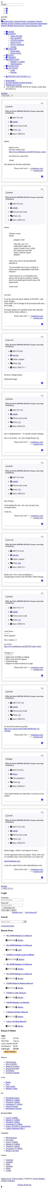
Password (4, 903)
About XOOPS (16, 36)
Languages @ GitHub (14, 1104)
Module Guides (11, 1089)
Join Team (9, 1140)
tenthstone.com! (37, 168)
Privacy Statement (17, 45)
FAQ (8, 1084)
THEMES (12, 57)
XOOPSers (10, 1071)
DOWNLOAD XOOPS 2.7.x (19, 76)
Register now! (17, 912)
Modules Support (7, 23)
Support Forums (12, 1106)
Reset (14, 910)
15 (43, 463)
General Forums (20, 21)
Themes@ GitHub (13, 1102)
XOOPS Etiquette (12, 1073)
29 (19, 782)
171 (19, 130)
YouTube (9, 1166)
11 (43, 103)
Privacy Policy (17, 1179)
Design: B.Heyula (24, 1185)
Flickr (8, 1164)
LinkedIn (9, 1162)
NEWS (11, 55)
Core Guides (10, 1086)
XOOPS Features (17, 40)
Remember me (9, 908)
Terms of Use (6, 1179)
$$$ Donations (11, 1138)
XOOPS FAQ (13, 66)
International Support (14, 1108)
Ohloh (8, 1168)
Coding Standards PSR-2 (15, 1128)
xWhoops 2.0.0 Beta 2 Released (17, 1012)
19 (43, 755)
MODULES (13, 60)
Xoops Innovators (12, 1068)
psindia (15, 122)
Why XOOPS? (16, 38)
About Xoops (11, 1062)
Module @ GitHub (17, 62)
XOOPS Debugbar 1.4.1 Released (18, 1002)
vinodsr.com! (38, 171)
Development (32, 23)
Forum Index (8, 21)
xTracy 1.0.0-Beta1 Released (16, 1021)
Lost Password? (31, 912)
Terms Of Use (15, 42)
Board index (10, 80)
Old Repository (16, 64)
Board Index (15, 51)
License (13, 47)
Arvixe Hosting (38, 1179)
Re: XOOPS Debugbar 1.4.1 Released (19, 936)
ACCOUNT (13, 68)
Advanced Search (7, 926)
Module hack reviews (14, 85)
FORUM (11, 49)
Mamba (20, 940)
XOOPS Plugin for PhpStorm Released (20, 983)
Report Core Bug (12, 1151)
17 (43, 593)
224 (19, 363)
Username (5, 898)
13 (43, 337)
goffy (20, 950)
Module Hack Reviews (16, 26)
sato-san (15, 355)
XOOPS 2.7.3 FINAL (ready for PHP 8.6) (20, 955)
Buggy (14, 774)
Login (12, 70)
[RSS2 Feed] (8, 1181)
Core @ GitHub (12, 1118)
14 (43, 395)
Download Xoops (12, 1098)
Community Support (34, 21)
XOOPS (11, 34)
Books (8, 1082)
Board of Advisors (13, 1066)
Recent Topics (15, 53)
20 (43, 812)
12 (43, 189)
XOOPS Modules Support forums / (19, 83)
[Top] (42, 177)
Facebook (9, 1160)
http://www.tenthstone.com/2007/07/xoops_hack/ (27, 152)
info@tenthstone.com (12, 861)
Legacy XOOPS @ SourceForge (18, 1126)
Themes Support (20, 23)
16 (43, 536)
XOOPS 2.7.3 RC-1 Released (16, 993)
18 (43, 688)
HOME (11, 32)
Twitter (8, 1171)
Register (13, 72)
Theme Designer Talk (33, 26)
